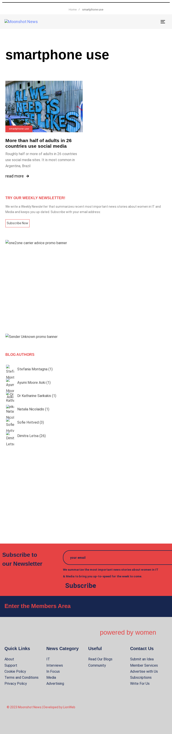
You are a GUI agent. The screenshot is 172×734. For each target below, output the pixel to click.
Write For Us (140, 683)
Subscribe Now (17, 223)
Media (51, 677)
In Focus (53, 671)
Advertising (55, 683)
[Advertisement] (86, 289)
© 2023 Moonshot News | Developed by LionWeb (41, 707)
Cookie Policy (15, 671)
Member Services (144, 665)
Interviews (54, 665)
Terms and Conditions (21, 677)
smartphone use (19, 128)
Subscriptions (141, 677)
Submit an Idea (142, 659)
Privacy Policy (15, 683)
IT (48, 659)
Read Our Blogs (100, 659)
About (9, 659)
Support (10, 665)
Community (97, 665)
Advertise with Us (144, 671)
